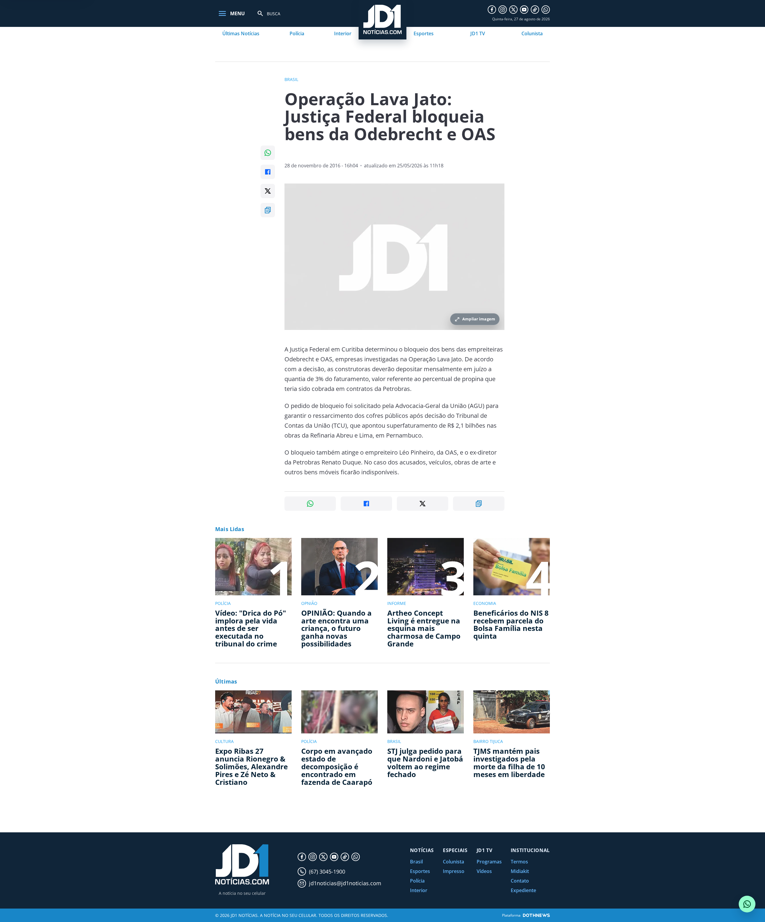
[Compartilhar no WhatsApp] (268, 153)
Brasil (416, 861)
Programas (489, 861)
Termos (519, 861)
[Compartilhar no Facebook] (268, 172)
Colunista (532, 33)
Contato (520, 880)
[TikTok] (535, 9)
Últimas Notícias (240, 33)
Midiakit (520, 871)
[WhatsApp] (545, 9)
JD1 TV (477, 33)
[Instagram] (502, 9)
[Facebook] (492, 9)
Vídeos (484, 871)
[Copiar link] (268, 210)
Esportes (424, 33)
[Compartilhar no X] (268, 191)
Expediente (523, 890)
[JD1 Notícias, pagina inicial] (242, 864)
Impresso (453, 871)
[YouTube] (524, 9)
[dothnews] (536, 915)
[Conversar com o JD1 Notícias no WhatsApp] (747, 904)
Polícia (297, 33)
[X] (513, 9)
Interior (342, 33)
